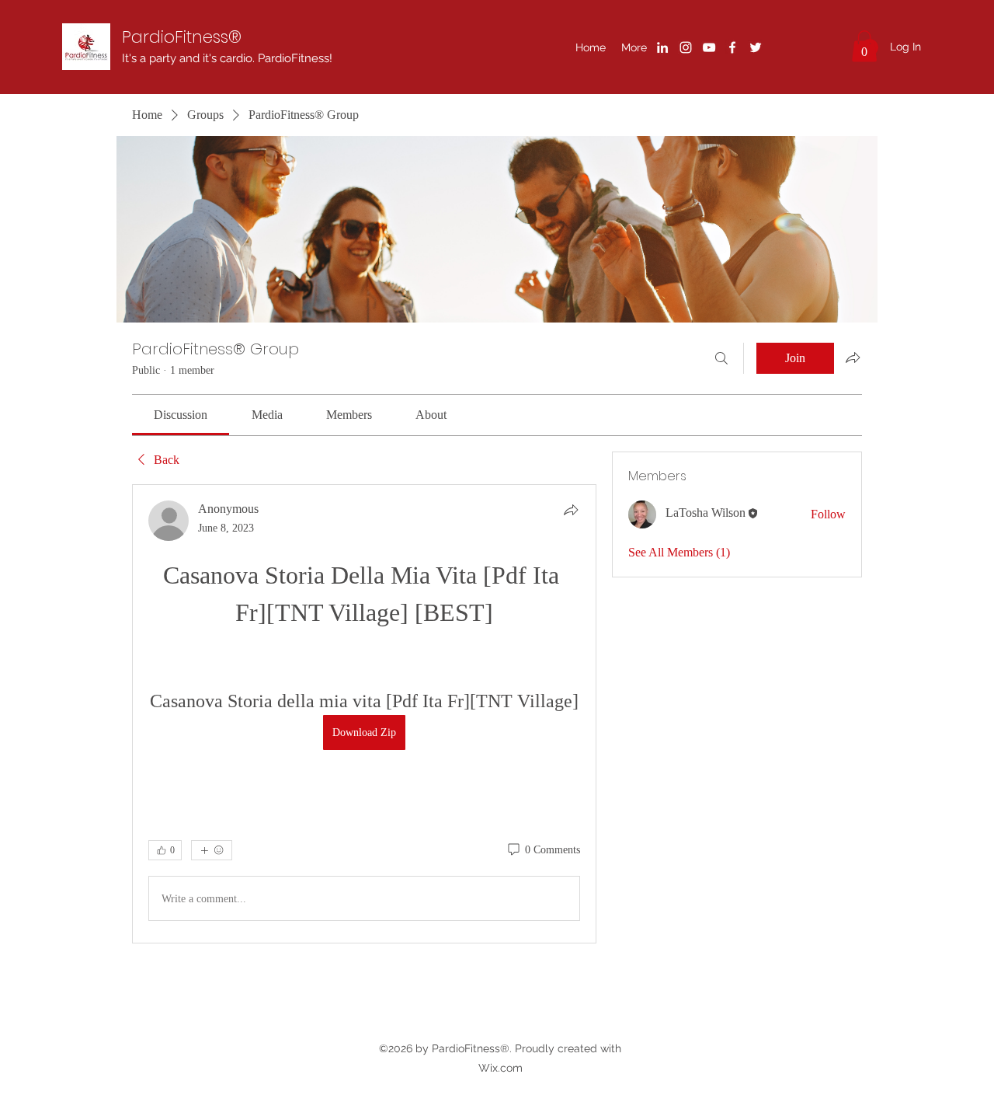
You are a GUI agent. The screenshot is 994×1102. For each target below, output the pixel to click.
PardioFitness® (182, 37)
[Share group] (852, 357)
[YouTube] (709, 47)
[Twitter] (755, 47)
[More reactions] (211, 850)
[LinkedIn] (662, 47)
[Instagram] (685, 47)
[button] (864, 46)
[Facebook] (732, 47)
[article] (364, 713)
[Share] (570, 509)
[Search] (721, 358)
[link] (180, 414)
